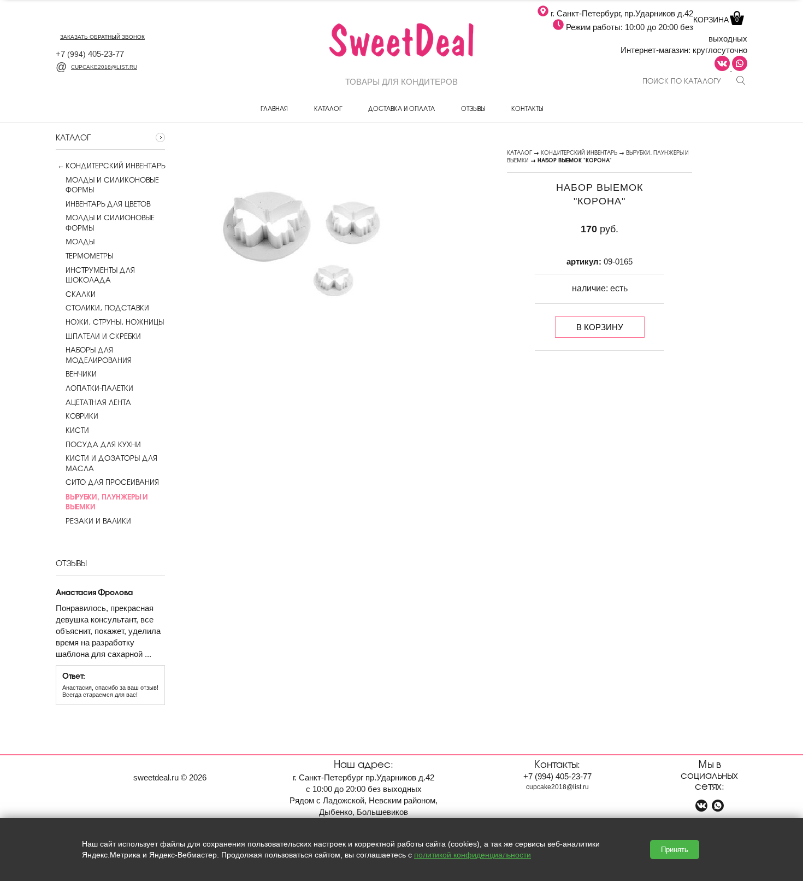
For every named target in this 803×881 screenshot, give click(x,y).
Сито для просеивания (112, 482)
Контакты (527, 108)
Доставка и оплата (401, 108)
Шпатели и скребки (103, 336)
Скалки (81, 294)
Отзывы (473, 108)
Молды (80, 241)
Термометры (89, 256)
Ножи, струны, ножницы (115, 322)
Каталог (328, 108)
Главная (274, 108)
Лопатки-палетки (99, 388)
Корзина (716, 19)
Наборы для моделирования (99, 355)
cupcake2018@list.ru (104, 67)
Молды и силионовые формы (110, 222)
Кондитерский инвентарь (115, 166)
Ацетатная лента (98, 402)
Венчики (81, 374)
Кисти (77, 430)
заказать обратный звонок (102, 37)
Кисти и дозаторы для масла (111, 463)
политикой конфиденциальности (472, 854)
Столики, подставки (107, 308)
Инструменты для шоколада (100, 275)
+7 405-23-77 (90, 53)
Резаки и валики (98, 521)
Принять (674, 849)
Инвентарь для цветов (108, 204)
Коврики (82, 416)
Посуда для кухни (103, 444)
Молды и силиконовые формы (112, 185)
